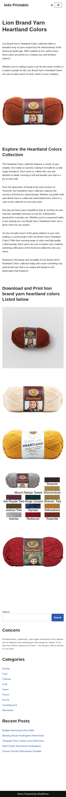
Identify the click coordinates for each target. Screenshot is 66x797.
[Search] (52, 5)
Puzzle (5, 700)
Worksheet (7, 710)
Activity (6, 668)
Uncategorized (9, 705)
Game (5, 689)
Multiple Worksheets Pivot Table (18, 730)
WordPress (43, 794)
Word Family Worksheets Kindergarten (21, 746)
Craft (4, 684)
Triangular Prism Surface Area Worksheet (23, 740)
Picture (5, 694)
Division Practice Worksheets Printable (21, 751)
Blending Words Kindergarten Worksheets (23, 735)
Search (6, 611)
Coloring (6, 679)
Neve (20, 794)
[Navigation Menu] (58, 5)
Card (4, 673)
